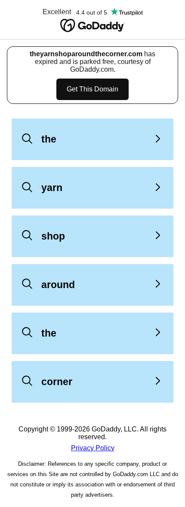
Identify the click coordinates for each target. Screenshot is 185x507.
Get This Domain (92, 89)
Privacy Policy (92, 448)
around (58, 284)
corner (56, 381)
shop (53, 236)
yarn (51, 187)
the (48, 139)
